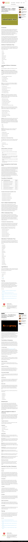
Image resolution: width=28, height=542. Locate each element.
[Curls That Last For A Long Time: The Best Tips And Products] (20, 12)
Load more (22, 19)
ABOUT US (19, 541)
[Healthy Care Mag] (4, 306)
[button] (26, 1)
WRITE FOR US (22, 541)
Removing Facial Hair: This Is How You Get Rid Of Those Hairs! (24, 15)
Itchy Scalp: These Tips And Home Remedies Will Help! (24, 9)
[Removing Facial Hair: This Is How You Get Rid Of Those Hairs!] (20, 15)
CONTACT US (25, 541)
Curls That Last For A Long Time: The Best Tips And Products (24, 12)
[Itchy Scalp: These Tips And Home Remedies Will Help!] (20, 9)
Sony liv (3, 277)
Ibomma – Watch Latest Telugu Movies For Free (7, 292)
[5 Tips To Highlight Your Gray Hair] (20, 17)
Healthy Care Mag (9, 303)
